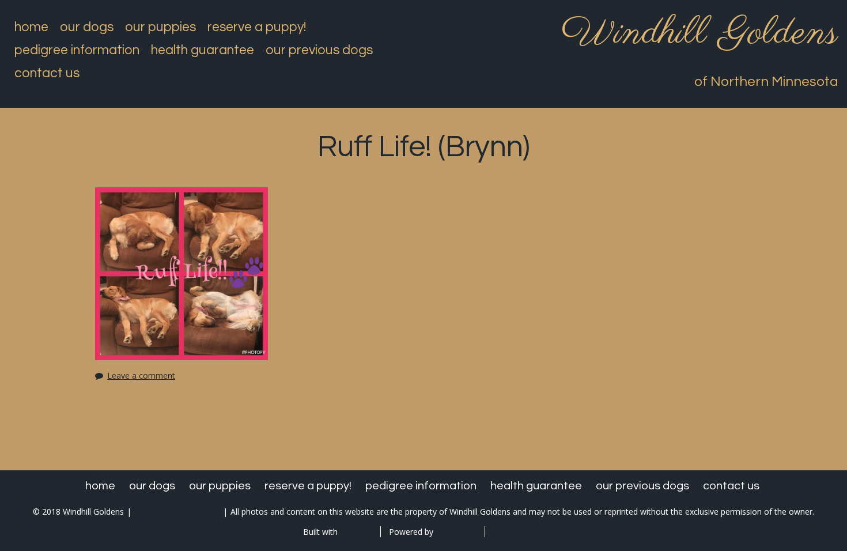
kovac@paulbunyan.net (177, 511)
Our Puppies (160, 27)
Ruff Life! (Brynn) (423, 147)
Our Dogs (87, 27)
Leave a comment (141, 375)
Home (31, 27)
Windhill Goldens (699, 33)
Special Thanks (521, 531)
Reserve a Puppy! (256, 27)
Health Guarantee (202, 50)
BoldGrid (356, 531)
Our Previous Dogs (319, 50)
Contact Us (47, 73)
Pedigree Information (76, 50)
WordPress (456, 531)
